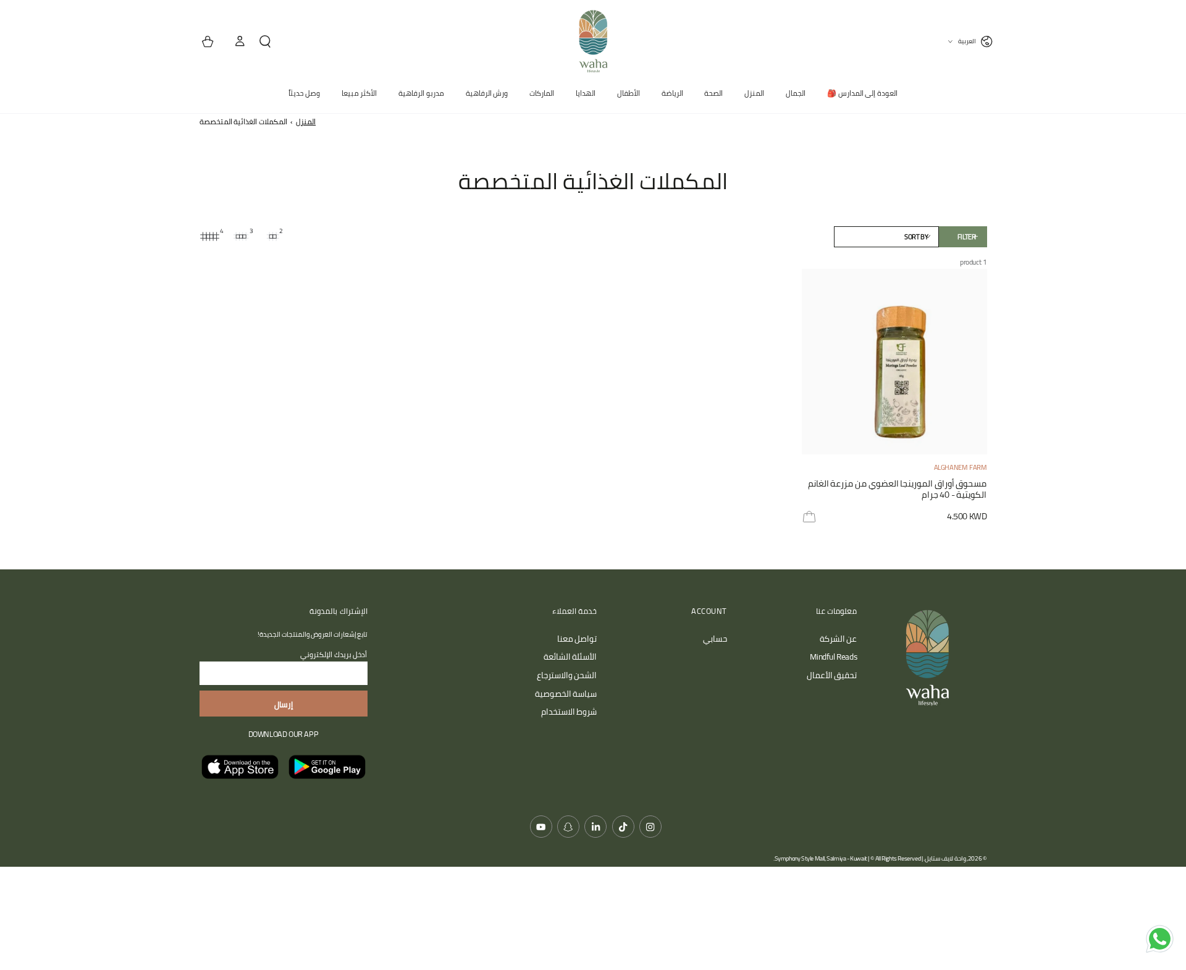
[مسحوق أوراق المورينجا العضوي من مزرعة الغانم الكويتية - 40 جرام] (894, 361)
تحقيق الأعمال (832, 675)
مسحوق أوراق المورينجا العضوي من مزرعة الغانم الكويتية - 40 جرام (897, 490)
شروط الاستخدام (569, 712)
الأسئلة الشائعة (570, 657)
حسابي (715, 639)
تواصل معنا (577, 639)
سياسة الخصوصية (566, 694)
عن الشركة (838, 639)
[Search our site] (270, 42)
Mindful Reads (833, 657)
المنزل (306, 121)
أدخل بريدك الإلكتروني (333, 654)
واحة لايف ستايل (945, 858)
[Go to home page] (593, 41)
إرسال (283, 704)
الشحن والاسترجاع (567, 675)
